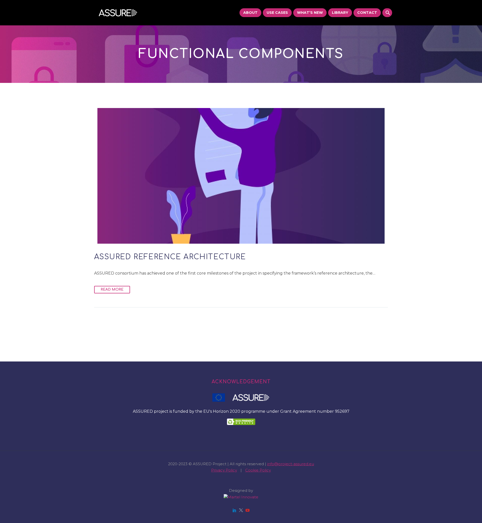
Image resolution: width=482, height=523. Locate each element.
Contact (367, 12)
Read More (112, 289)
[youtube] (248, 510)
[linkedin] (234, 510)
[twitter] (241, 510)
